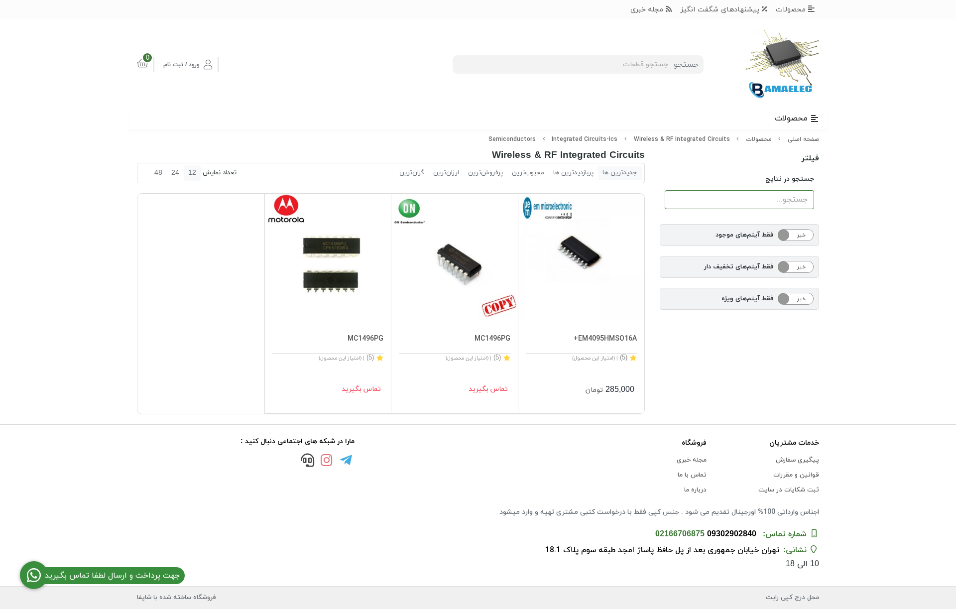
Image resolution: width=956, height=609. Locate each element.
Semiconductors (512, 139)
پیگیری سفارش (797, 460)
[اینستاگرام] (326, 461)
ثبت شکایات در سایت (788, 490)
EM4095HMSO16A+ (605, 339)
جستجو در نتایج (789, 179)
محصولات (792, 9)
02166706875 (680, 534)
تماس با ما (692, 475)
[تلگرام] (346, 461)
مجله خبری (648, 9)
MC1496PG (492, 339)
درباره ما (695, 490)
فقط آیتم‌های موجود (744, 235)
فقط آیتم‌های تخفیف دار (738, 266)
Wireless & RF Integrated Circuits (682, 139)
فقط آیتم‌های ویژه (747, 298)
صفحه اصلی (803, 139)
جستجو (686, 64)
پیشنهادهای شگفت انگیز (721, 9)
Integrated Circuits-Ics (584, 139)
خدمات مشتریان (794, 443)
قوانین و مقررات (796, 475)
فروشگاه (694, 443)
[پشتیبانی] (307, 461)
